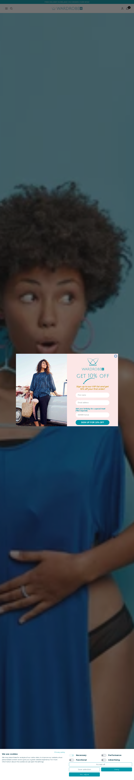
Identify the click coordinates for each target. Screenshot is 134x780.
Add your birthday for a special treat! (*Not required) (90, 410)
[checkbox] (71, 755)
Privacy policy (59, 752)
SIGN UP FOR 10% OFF (92, 422)
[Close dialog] (115, 356)
